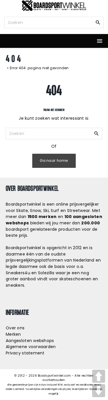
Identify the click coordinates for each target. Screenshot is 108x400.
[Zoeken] (98, 22)
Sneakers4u (18, 273)
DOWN (98, 390)
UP (98, 376)
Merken (13, 334)
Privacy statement (25, 353)
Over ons (15, 328)
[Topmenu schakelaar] (99, 41)
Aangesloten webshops (30, 340)
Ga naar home (54, 160)
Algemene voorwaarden (31, 347)
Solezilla (46, 273)
